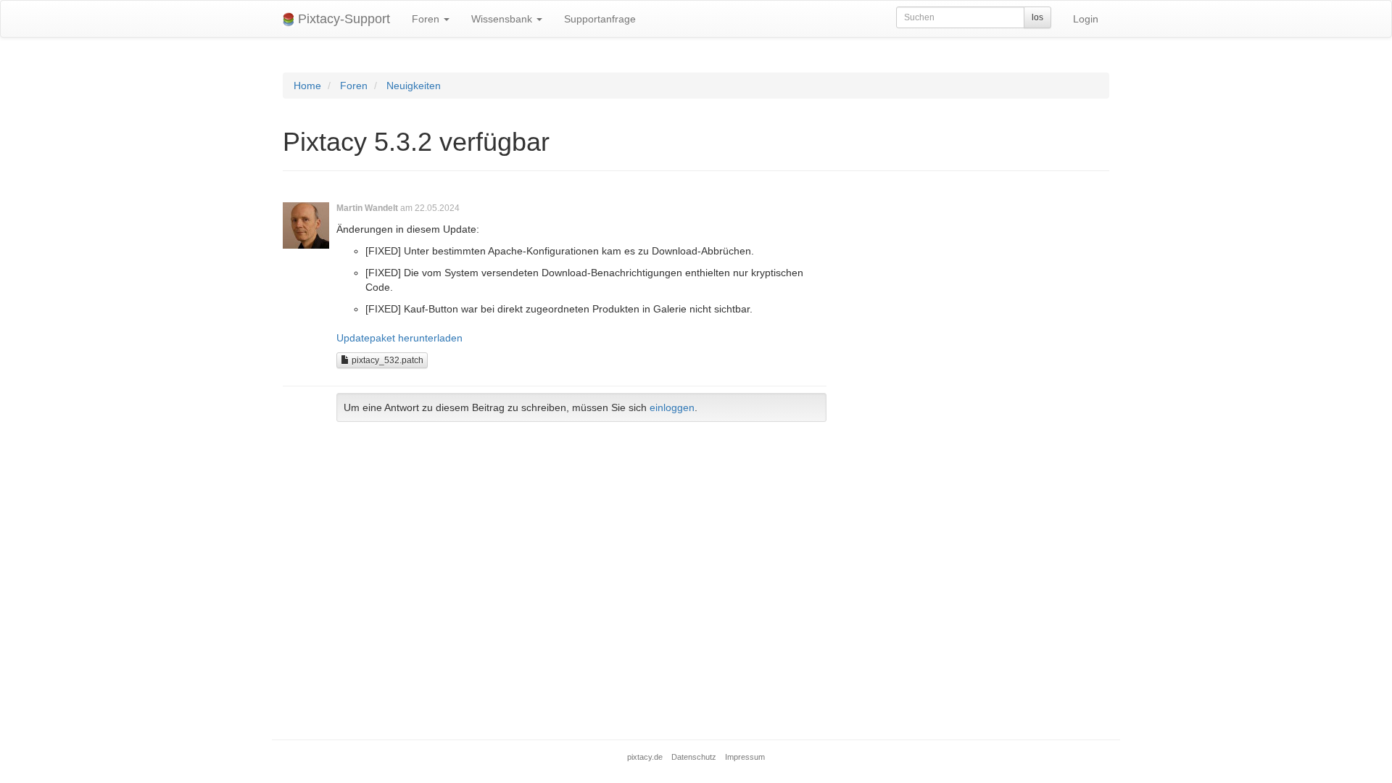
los (1037, 17)
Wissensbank (503, 19)
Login (1085, 19)
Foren (427, 19)
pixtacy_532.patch (386, 360)
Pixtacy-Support (342, 19)
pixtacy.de (645, 757)
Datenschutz (693, 757)
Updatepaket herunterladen (399, 338)
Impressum (745, 757)
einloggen (672, 407)
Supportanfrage (600, 19)
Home (307, 85)
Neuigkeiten (413, 85)
